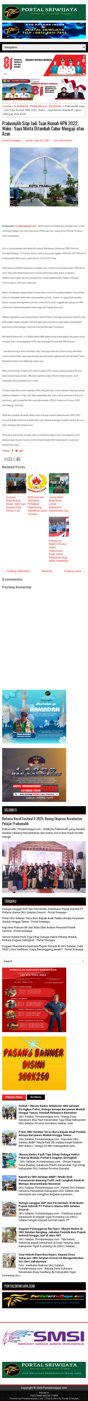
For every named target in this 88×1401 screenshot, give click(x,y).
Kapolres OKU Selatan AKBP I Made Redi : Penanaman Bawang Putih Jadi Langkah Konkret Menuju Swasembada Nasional (51, 1180)
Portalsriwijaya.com (25, 226)
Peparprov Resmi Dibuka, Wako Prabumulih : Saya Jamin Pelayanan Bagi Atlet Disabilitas (58, 551)
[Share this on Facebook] (12, 450)
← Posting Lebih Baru (16, 571)
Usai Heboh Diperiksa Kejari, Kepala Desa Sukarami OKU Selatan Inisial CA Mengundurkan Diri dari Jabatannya (51, 1258)
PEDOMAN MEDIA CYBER (44, 1395)
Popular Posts (14, 1097)
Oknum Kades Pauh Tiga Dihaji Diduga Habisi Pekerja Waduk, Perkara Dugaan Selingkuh (49, 1156)
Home (7, 106)
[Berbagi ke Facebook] (18, 459)
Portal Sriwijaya (70, 1398)
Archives (35, 1097)
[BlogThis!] (10, 459)
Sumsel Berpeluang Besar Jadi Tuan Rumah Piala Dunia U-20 (16, 504)
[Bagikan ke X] (14, 459)
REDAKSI (44, 1393)
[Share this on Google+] (22, 450)
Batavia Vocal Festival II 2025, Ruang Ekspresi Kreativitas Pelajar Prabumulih (42, 821)
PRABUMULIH (38, 106)
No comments (63, 140)
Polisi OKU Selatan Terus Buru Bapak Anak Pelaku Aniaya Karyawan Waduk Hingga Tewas (52, 1133)
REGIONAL (55, 106)
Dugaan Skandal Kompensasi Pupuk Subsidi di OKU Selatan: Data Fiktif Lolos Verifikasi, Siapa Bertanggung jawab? (42, 948)
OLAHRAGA (20, 106)
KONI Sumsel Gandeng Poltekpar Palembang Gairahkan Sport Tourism (37, 506)
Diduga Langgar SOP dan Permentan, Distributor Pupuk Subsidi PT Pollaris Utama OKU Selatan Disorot (42, 910)
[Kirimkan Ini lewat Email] (6, 459)
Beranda (47, 571)
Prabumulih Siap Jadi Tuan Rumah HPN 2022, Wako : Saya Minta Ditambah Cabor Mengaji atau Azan (43, 128)
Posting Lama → (74, 571)
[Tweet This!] (16, 450)
